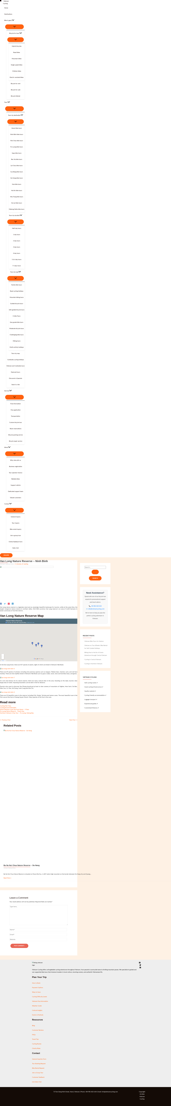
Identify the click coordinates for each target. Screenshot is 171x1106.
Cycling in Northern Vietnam (93, 663)
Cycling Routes (36, 1044)
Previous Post (5, 720)
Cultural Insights (37, 1010)
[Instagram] (140, 968)
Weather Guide (37, 1006)
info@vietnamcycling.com (96, 609)
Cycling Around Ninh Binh (8, 707)
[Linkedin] (13, 604)
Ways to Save (36, 992)
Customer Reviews (38, 1030)
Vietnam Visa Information (40, 1001)
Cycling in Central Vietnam (92, 659)
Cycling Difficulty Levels (39, 996)
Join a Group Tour (37, 1072)
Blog (33, 1025)
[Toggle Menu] (14, 26)
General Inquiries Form (39, 1059)
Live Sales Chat (37, 1082)
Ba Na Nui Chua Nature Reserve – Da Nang (22, 865)
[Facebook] (1, 604)
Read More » (7, 878)
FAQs (34, 1034)
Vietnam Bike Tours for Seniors (94, 641)
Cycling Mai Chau (5, 706)
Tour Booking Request (39, 1063)
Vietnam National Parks (7, 564)
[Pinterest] (9, 604)
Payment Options (37, 987)
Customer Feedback (38, 1077)
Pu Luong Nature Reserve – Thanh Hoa (12, 711)
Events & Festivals (37, 1015)
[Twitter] (5, 604)
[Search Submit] (95, 572)
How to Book (36, 983)
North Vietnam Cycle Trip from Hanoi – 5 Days (14, 709)
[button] (13, 20)
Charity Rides (36, 1048)
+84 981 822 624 (96, 606)
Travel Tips (35, 1039)
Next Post (73, 720)
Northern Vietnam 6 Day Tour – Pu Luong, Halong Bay (17, 713)
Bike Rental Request (38, 1068)
